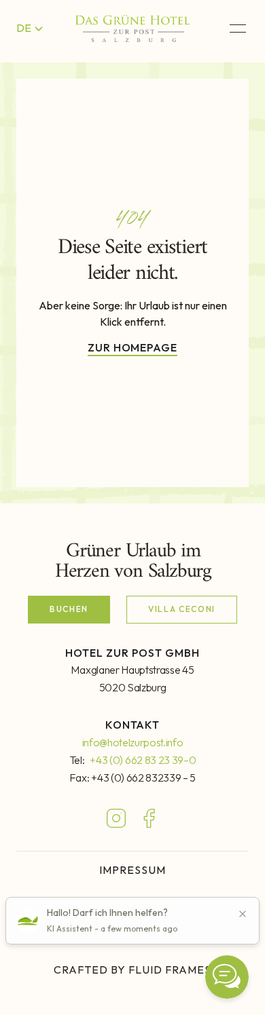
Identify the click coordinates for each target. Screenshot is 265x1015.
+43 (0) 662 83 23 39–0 (143, 760)
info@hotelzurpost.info (132, 742)
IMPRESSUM (132, 870)
